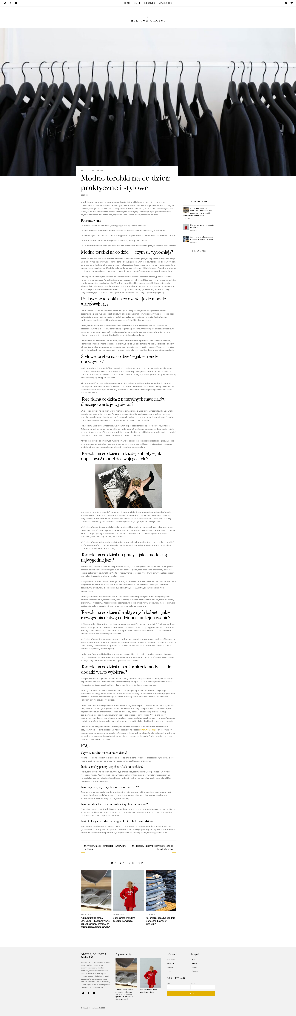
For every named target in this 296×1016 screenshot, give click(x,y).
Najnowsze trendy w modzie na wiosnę (124, 919)
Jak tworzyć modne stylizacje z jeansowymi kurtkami (105, 848)
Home (127, 3)
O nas (169, 971)
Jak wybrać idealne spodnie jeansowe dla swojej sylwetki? (160, 920)
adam (83, 171)
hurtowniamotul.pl (147, 730)
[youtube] (16, 3)
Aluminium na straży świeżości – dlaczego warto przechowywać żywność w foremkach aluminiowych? (95, 922)
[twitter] (4, 3)
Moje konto (171, 959)
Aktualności (96, 171)
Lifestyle (149, 3)
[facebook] (10, 3)
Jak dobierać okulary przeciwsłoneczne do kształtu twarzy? (152, 848)
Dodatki (194, 967)
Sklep (137, 3)
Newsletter (165, 3)
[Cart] (291, 3)
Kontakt (170, 967)
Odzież (193, 959)
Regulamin (171, 963)
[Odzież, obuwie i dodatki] (148, 20)
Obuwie (194, 963)
